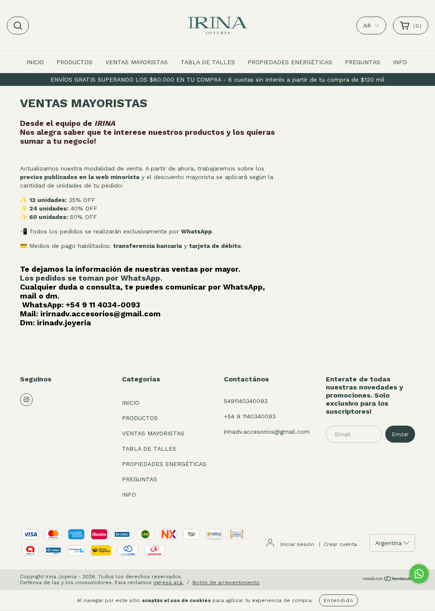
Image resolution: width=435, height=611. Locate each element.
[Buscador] (18, 25)
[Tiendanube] (388, 580)
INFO (400, 62)
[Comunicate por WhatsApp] (419, 573)
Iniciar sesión (297, 544)
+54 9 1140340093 (250, 416)
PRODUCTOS (74, 62)
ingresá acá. (168, 582)
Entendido (338, 600)
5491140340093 (246, 401)
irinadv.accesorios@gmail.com (267, 431)
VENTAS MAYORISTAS (136, 62)
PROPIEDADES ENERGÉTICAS (290, 62)
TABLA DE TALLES (208, 62)
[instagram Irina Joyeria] (26, 399)
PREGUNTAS (362, 62)
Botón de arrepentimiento (226, 582)
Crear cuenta (340, 544)
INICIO (35, 62)
